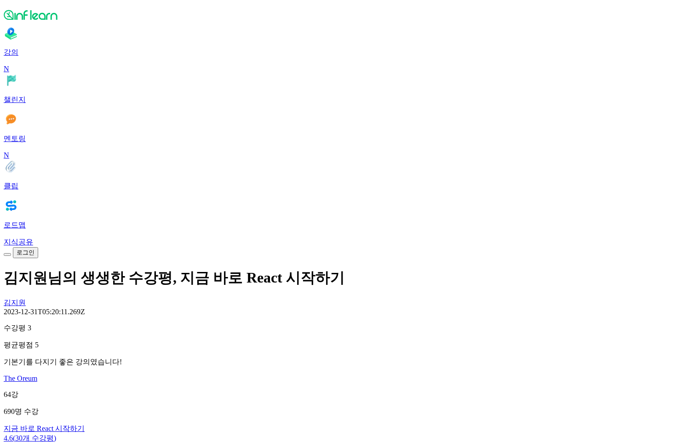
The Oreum (20, 378)
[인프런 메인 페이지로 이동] (338, 15)
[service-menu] (7, 254)
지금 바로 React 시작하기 (44, 428)
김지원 (15, 302)
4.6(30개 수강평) (30, 438)
